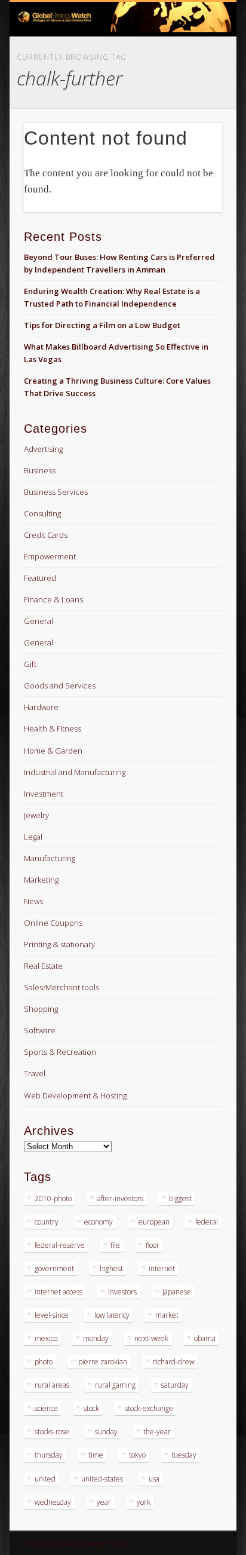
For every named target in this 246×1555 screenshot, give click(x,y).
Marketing (41, 879)
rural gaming (115, 1385)
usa (154, 1479)
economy (98, 1222)
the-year (157, 1432)
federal (206, 1222)
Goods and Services (60, 685)
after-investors (120, 1198)
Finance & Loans (53, 599)
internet (162, 1268)
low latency (112, 1315)
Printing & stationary (59, 944)
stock (91, 1408)
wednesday (53, 1502)
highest (111, 1268)
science (46, 1408)
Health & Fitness (52, 728)
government (54, 1268)
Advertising (43, 448)
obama (205, 1338)
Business (40, 470)
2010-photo (53, 1198)
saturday (175, 1385)
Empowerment (50, 556)
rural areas (52, 1385)
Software (40, 1030)
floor (152, 1245)
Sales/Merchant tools (61, 987)
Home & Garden (53, 750)
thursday (49, 1455)
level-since (52, 1315)
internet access (58, 1292)
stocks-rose (52, 1432)
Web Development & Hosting (75, 1095)
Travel (34, 1073)
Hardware (41, 707)
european (154, 1222)
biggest (180, 1198)
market (167, 1315)
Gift (30, 664)
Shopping (41, 1008)
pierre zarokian (102, 1362)
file (115, 1245)
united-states (102, 1479)
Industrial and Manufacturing (74, 772)
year (104, 1502)
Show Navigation (193, 107)
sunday (106, 1432)
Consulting (42, 513)
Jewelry (36, 815)
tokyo (137, 1455)
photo (44, 1362)
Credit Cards (45, 534)
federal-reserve (60, 1245)
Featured (40, 578)
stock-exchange (149, 1408)
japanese (176, 1292)
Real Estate (43, 965)
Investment (43, 793)
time (95, 1455)
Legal (33, 836)
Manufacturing (49, 858)
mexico (46, 1338)
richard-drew (174, 1362)
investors (122, 1292)
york (143, 1502)
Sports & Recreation (60, 1051)
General (38, 621)
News (33, 901)
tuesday (183, 1455)
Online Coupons (53, 922)
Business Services (56, 491)
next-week (151, 1338)
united (45, 1479)
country (47, 1222)
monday (96, 1338)
